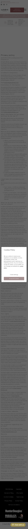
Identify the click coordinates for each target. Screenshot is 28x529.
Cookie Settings (14, 274)
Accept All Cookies (14, 278)
